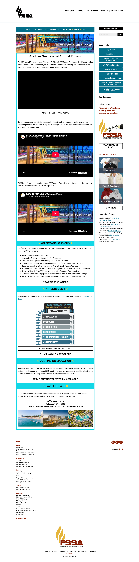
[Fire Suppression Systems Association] (24, 18)
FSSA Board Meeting (114, 231)
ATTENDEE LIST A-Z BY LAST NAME (55, 348)
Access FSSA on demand (55, 282)
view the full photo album (55, 113)
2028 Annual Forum (115, 239)
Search (120, 34)
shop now (111, 208)
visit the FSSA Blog (110, 146)
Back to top (115, 449)
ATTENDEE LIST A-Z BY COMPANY (55, 354)
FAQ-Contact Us (69, 553)
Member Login (110, 28)
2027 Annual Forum (115, 235)
